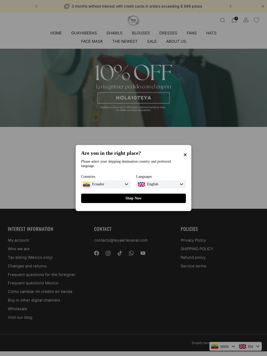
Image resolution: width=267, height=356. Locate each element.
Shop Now (133, 198)
